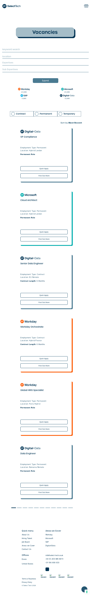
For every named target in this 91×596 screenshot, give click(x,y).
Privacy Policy (27, 582)
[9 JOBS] (24, 95)
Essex (24, 559)
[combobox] (45, 56)
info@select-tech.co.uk (54, 555)
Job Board (26, 542)
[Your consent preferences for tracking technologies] (87, 592)
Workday (49, 535)
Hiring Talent (27, 538)
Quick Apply (43, 169)
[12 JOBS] (67, 95)
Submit (45, 80)
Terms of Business (29, 579)
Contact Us (26, 549)
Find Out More (44, 176)
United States (27, 564)
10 (64, 507)
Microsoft (49, 538)
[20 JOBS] (24, 89)
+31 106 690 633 (52, 562)
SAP (47, 542)
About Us (25, 535)
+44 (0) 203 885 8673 (54, 559)
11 (70, 507)
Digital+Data (50, 545)
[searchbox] (45, 63)
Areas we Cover (28, 545)
